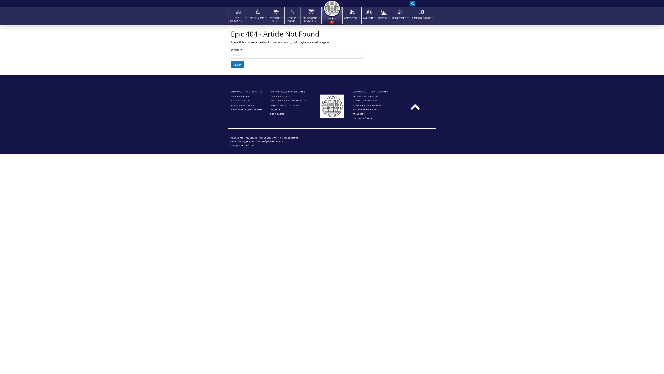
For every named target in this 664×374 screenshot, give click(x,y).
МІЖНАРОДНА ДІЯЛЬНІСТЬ (310, 19)
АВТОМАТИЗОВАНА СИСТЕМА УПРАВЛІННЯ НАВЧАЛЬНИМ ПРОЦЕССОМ (367, 109)
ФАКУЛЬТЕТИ (351, 18)
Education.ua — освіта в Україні (370, 92)
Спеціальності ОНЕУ (281, 96)
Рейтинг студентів (241, 100)
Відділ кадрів (277, 114)
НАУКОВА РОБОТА (291, 19)
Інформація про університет (246, 92)
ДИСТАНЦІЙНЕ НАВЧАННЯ (365, 96)
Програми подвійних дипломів (287, 92)
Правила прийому (241, 96)
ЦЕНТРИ (382, 18)
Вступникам (257, 18)
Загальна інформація (242, 105)
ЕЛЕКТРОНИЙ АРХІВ (362, 118)
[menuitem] (238, 15)
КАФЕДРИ (368, 18)
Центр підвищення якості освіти (288, 100)
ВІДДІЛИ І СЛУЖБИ (421, 18)
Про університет (237, 19)
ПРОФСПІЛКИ (399, 18)
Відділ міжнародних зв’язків (246, 109)
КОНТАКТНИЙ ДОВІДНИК (365, 100)
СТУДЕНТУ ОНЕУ (275, 19)
